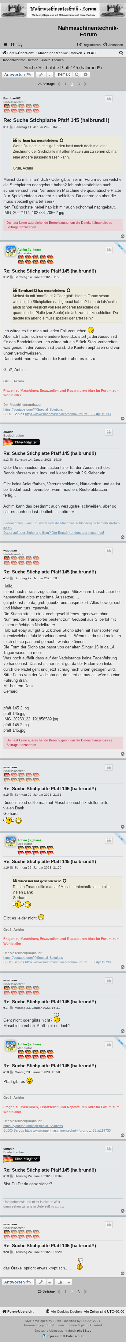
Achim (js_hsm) (29, 249)
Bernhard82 (12, 98)
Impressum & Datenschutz (65, 1336)
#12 (6, 277)
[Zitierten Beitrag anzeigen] (62, 140)
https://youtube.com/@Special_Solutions (33, 409)
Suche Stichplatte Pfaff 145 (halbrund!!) (63, 67)
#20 (6, 1252)
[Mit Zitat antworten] (109, 98)
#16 (6, 867)
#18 (6, 1072)
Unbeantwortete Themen (20, 60)
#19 (6, 1176)
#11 (6, 127)
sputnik (8, 1148)
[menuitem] (16, 44)
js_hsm (24, 140)
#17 (6, 1007)
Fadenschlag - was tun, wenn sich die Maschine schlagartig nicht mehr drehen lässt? (61, 525)
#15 (6, 794)
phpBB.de (84, 1330)
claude (8, 432)
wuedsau (10, 550)
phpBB (47, 1325)
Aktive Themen (52, 60)
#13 (6, 459)
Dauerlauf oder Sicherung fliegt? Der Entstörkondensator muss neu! (53, 532)
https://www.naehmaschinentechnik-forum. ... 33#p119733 (68, 414)
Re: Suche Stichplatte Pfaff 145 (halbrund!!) (56, 120)
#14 (6, 578)
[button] (59, 84)
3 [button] (78, 84)
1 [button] (66, 84)
